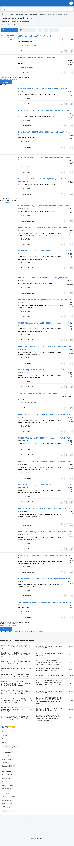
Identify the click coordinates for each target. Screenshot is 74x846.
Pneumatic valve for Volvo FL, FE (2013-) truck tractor (16, 669)
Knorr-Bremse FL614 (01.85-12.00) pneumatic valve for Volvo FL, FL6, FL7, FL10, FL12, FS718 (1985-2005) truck (16, 709)
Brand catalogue (7, 788)
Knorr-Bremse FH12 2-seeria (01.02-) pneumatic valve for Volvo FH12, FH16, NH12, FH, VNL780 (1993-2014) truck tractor (16, 700)
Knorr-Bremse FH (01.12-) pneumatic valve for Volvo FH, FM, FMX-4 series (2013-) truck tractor (16, 654)
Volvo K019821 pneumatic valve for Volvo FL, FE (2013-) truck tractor (43, 278)
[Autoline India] (12, 3)
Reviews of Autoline (8, 785)
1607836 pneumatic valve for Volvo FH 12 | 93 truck (36, 36)
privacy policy (25, 85)
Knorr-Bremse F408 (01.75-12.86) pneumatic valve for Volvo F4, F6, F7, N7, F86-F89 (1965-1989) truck (15, 646)
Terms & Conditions (8, 775)
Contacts (5, 742)
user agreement (38, 85)
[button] (71, 3)
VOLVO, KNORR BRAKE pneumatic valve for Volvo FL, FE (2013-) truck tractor (15, 662)
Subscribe (6, 82)
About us (5, 735)
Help (3, 739)
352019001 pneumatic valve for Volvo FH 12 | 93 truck (37, 393)
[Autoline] (2, 14)
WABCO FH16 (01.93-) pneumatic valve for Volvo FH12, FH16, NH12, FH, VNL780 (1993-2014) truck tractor (15, 717)
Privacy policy (6, 778)
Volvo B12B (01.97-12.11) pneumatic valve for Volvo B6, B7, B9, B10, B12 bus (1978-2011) (15, 675)
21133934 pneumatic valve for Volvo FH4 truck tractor (37, 57)
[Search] (71, 9)
